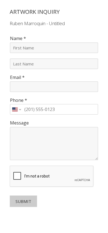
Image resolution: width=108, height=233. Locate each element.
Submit (23, 201)
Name (18, 38)
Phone (18, 100)
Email (17, 77)
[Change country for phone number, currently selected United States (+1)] (16, 109)
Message (19, 123)
